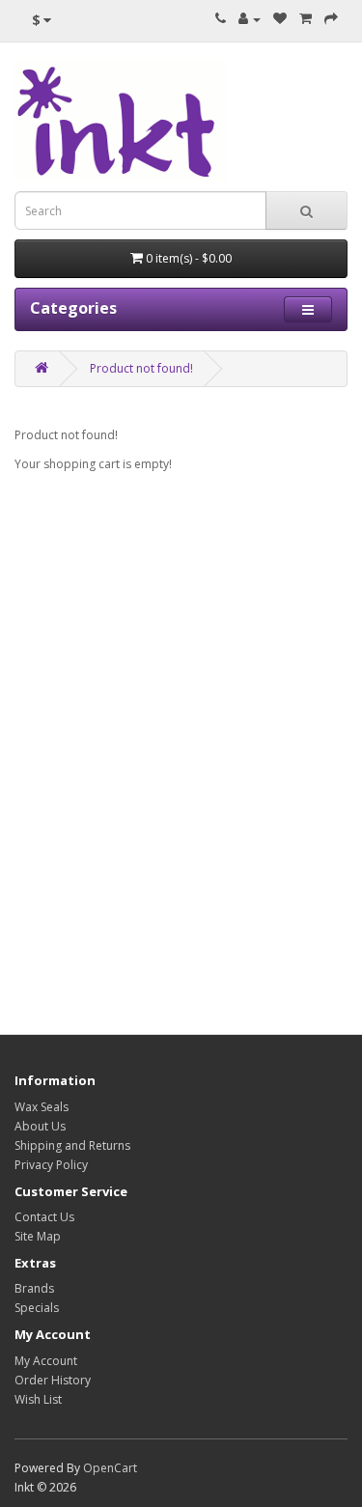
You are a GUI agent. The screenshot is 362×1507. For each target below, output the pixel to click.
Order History (52, 1380)
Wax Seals (41, 1107)
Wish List (38, 1399)
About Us (40, 1126)
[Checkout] (331, 19)
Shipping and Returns (72, 1145)
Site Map (37, 1236)
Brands (34, 1288)
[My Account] (249, 19)
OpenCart (110, 1468)
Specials (36, 1307)
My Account (45, 1361)
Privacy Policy (51, 1165)
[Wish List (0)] (280, 19)
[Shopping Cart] (305, 19)
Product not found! (141, 368)
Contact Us (44, 1217)
